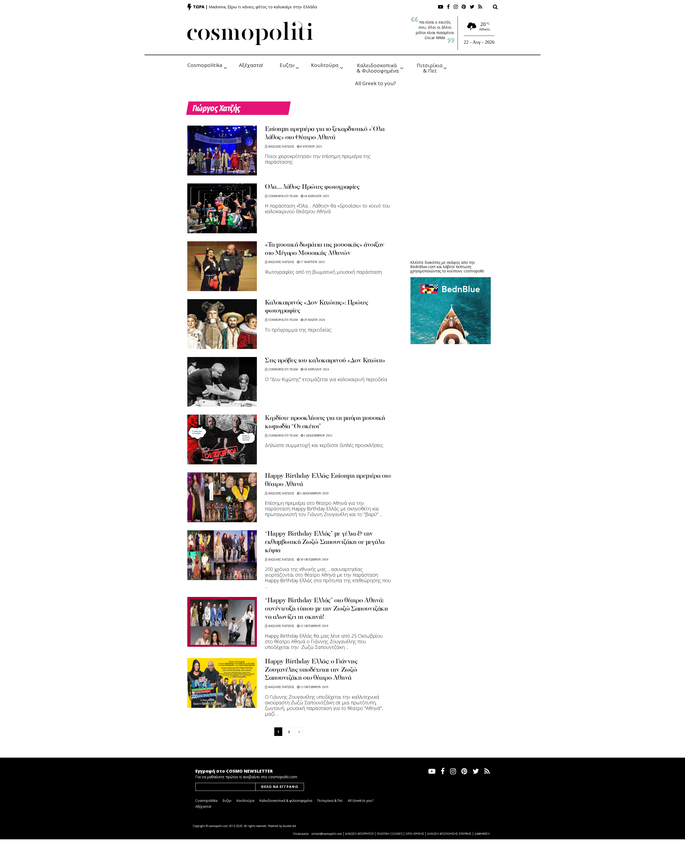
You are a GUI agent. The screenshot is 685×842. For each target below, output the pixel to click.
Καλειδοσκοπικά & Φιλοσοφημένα (378, 67)
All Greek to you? (375, 83)
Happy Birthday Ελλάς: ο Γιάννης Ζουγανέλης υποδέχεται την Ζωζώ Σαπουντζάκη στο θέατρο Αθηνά (311, 670)
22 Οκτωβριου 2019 (313, 625)
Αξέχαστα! (251, 65)
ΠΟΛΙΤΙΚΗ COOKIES (389, 834)
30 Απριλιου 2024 (316, 369)
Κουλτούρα (324, 65)
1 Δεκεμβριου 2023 (317, 435)
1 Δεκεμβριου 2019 (314, 493)
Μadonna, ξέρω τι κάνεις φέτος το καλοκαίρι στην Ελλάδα (263, 6)
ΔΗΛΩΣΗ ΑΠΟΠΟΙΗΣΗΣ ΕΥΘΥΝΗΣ (449, 834)
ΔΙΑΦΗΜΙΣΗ (482, 834)
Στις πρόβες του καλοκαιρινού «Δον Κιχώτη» (325, 361)
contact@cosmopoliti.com (326, 834)
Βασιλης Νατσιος (281, 146)
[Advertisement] (450, 214)
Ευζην (287, 65)
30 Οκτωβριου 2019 (313, 559)
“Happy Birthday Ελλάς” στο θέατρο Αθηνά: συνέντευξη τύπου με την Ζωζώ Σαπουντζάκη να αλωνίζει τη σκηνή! (326, 609)
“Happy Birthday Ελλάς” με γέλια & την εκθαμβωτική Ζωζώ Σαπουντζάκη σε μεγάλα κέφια (324, 542)
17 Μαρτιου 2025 (312, 262)
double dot (289, 826)
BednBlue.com (423, 266)
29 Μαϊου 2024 (314, 319)
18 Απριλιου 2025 (316, 196)
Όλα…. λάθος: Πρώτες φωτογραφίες (312, 187)
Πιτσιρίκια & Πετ (430, 67)
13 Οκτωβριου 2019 (313, 687)
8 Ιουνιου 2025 (310, 146)
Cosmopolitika (204, 65)
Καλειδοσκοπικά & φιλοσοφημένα (286, 800)
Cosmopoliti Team (283, 196)
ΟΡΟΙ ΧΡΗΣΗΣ (414, 834)
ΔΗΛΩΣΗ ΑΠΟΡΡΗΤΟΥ (359, 834)
